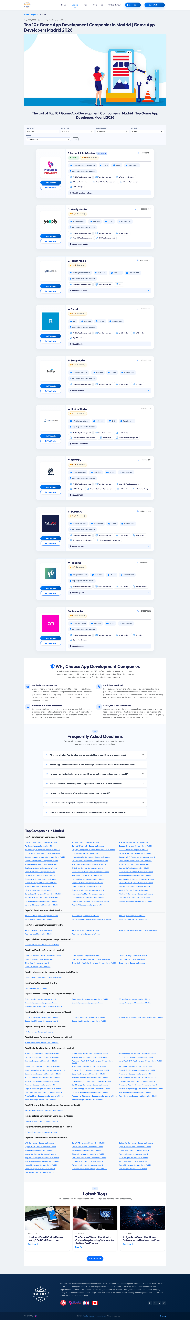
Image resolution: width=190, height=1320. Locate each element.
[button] (133, 5)
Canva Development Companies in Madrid (40, 875)
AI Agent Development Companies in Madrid (135, 842)
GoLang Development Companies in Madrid (87, 1161)
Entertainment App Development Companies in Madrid (91, 1081)
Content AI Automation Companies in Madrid (88, 846)
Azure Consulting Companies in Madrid (39, 930)
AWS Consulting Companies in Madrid (85, 916)
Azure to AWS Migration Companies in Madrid (41, 916)
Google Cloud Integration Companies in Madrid (89, 1021)
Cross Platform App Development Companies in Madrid (45, 1070)
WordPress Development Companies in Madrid (42, 1161)
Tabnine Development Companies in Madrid (134, 886)
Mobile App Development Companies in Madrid (42, 1053)
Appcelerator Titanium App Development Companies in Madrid (94, 1096)
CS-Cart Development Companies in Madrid (134, 999)
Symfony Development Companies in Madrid (135, 1147)
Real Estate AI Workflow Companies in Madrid (88, 875)
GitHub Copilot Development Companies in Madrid (90, 861)
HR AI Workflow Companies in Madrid (38, 890)
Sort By (29, 136)
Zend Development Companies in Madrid (86, 1150)
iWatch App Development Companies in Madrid (136, 1066)
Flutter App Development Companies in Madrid (136, 1057)
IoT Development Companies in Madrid (39, 1032)
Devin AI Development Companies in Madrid (88, 890)
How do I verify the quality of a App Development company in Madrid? (78, 793)
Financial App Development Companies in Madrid (136, 1074)
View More (94, 1259)
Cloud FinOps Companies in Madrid (37, 967)
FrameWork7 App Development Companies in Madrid (44, 1096)
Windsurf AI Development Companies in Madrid (136, 894)
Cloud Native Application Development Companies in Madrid (94, 963)
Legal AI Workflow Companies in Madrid (86, 886)
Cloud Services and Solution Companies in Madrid (43, 955)
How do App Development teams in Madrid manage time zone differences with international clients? (91, 764)
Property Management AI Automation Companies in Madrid (93, 850)
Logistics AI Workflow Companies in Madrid (87, 883)
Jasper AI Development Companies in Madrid (135, 875)
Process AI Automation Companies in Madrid (41, 864)
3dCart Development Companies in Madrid (40, 999)
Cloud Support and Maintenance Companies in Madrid (91, 959)
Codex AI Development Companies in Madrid (88, 897)
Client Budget (101, 128)
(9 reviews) (80, 265)
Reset (76, 139)
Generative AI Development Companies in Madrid (43, 894)
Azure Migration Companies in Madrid (85, 930)
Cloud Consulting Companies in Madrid (133, 955)
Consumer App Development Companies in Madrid (137, 1081)
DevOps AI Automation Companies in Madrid (41, 868)
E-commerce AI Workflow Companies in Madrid (136, 872)
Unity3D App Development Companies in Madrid (42, 1066)
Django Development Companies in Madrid (40, 1147)
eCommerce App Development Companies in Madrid (91, 1089)
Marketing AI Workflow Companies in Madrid (135, 897)
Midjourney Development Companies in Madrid (89, 864)
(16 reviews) (81, 464)
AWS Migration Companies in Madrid (132, 916)
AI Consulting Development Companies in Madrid (42, 850)
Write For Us (98, 5)
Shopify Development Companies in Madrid (87, 1003)
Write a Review (114, 5)
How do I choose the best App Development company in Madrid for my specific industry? (86, 812)
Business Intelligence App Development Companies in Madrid (141, 1089)
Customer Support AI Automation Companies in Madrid (45, 857)
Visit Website (51, 183)
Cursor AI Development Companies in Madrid (41, 901)
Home (63, 5)
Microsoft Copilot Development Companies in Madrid (91, 857)
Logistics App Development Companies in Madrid (43, 1089)
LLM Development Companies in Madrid (86, 853)
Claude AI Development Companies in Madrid (135, 846)
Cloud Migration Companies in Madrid (85, 955)
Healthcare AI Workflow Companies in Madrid (135, 861)
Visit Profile (51, 188)
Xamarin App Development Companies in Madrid (89, 1066)
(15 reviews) (81, 365)
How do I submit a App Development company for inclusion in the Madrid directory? (84, 783)
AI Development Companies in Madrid (85, 842)
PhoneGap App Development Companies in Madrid (90, 1070)
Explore (75, 5)
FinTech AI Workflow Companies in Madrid (134, 864)
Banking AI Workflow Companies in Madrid (134, 868)
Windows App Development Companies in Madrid (90, 1053)
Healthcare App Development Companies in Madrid (137, 1077)
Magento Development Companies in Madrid (41, 1003)
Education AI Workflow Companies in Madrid (41, 879)
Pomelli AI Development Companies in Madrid (135, 901)
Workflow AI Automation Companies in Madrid (41, 861)
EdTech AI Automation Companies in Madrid (135, 853)
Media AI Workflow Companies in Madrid (133, 890)
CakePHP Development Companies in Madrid (88, 1143)
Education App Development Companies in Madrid (43, 1074)
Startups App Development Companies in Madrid (42, 1077)
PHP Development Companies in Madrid (133, 1158)
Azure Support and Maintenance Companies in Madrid (138, 930)
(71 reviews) (92, 157)
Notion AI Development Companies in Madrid (88, 879)
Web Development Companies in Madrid (39, 1143)
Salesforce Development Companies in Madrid (41, 1121)
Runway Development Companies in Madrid (41, 883)
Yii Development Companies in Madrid (39, 1150)
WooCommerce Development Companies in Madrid (43, 1006)
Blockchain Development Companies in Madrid (42, 945)
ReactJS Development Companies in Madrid (135, 1165)
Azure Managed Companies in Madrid (38, 934)
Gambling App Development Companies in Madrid (90, 1085)
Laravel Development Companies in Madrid (87, 1147)
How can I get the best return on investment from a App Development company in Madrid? (87, 774)
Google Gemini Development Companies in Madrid (43, 853)
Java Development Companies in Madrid (133, 1161)
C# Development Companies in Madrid (133, 1169)
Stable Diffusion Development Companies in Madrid (90, 872)
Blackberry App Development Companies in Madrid (137, 1053)
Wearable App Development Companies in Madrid (90, 1057)
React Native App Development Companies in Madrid (138, 1096)
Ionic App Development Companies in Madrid (135, 1092)
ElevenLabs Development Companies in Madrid (136, 883)
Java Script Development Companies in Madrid (89, 1158)
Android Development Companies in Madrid (41, 1100)
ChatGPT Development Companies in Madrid (41, 842)
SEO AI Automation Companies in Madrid (133, 850)
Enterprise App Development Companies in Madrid (90, 1077)
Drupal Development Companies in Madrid (134, 1150)
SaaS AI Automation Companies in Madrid (40, 872)
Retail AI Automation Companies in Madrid (40, 846)
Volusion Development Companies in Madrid (135, 1003)
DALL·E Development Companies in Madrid (87, 868)
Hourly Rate (31, 128)
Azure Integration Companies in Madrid (86, 934)
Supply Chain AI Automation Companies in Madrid (137, 857)
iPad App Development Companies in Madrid (41, 1061)
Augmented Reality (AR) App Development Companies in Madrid (92, 1062)
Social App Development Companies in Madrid (89, 1074)
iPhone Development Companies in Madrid (87, 1100)
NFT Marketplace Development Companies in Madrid (44, 1110)
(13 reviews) (81, 214)
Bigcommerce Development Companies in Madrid (90, 999)
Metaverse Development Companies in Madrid (41, 1043)
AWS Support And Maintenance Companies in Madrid (91, 919)
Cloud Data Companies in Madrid (37, 963)
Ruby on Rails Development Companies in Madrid (89, 1169)
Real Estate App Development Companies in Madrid (43, 1092)
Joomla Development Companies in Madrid (40, 1154)
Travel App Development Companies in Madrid (42, 1081)
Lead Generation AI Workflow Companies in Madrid (90, 901)
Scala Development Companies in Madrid (40, 1169)
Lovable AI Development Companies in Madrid (41, 905)
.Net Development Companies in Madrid (39, 1172)
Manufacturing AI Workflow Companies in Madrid (136, 879)
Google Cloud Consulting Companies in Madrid (41, 1017)
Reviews (134, 128)
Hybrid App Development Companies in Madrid (42, 1057)
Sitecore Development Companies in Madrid (88, 1154)
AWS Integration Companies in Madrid (39, 919)
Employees (65, 128)
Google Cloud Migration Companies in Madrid (88, 1017)
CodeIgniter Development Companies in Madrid (136, 1143)
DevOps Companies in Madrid (36, 988)
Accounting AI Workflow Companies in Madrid (41, 897)
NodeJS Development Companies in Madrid (41, 1165)
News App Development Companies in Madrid (41, 1085)
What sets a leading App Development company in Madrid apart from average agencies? (86, 755)
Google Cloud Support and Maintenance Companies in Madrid (141, 1017)
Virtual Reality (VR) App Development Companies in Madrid (140, 1061)
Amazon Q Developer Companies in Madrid (134, 919)
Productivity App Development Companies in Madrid (138, 1085)
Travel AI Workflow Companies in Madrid (39, 886)
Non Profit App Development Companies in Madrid (90, 1092)
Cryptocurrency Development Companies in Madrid (43, 977)
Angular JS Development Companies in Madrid (42, 1158)
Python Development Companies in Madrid (87, 1165)
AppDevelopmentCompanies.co (94, 1316)
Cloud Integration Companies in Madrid (39, 959)
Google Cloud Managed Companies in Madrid (41, 1021)
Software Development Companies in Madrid (41, 1132)
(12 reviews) (81, 313)
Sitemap (163, 1316)
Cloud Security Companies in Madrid (132, 963)
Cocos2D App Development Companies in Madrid (137, 1070)
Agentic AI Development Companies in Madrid (88, 905)
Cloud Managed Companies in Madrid (132, 959)
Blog (85, 5)
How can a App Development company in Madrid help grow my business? (79, 802)
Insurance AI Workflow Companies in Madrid (88, 894)
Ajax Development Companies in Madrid (133, 1154)
